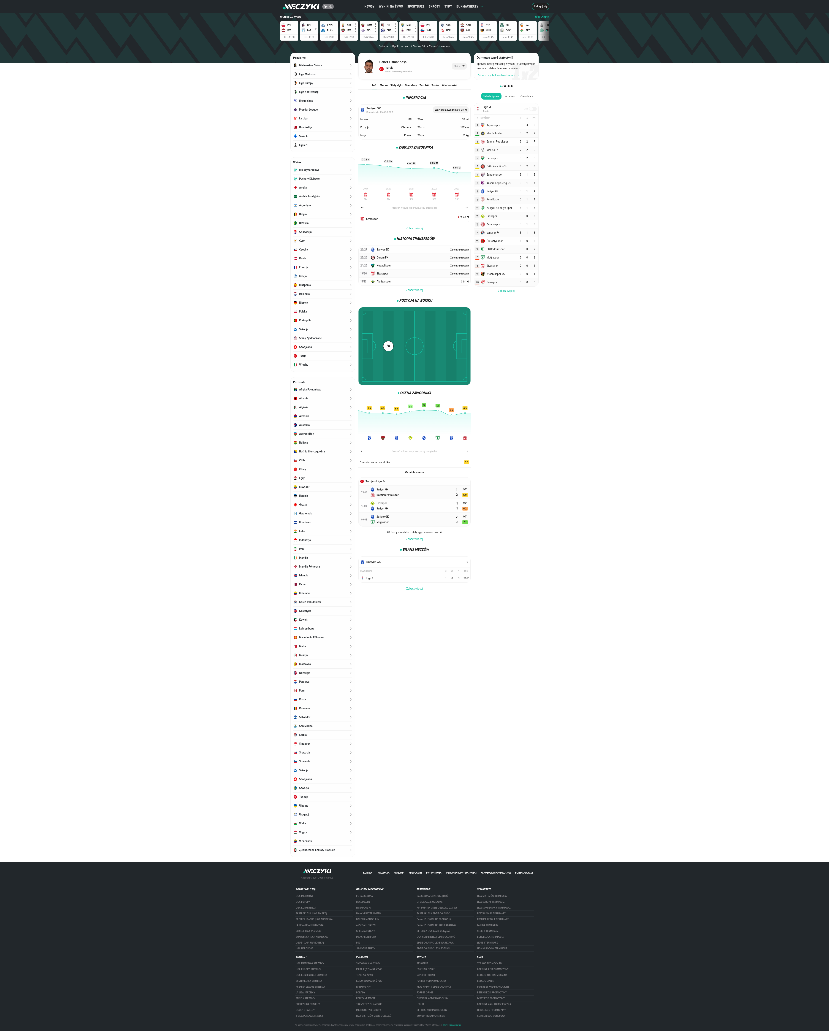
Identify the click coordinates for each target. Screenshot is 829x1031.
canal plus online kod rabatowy (436, 925)
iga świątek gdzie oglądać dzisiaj (437, 907)
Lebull (420, 1004)
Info (374, 85)
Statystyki (396, 85)
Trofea (435, 85)
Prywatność (434, 873)
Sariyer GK (419, 46)
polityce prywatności (452, 1025)
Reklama (399, 873)
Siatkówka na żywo (368, 963)
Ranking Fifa (363, 986)
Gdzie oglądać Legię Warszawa (435, 942)
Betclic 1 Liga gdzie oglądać (433, 931)
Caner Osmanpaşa (439, 46)
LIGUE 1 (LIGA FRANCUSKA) (310, 942)
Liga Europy (303, 902)
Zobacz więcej (414, 228)
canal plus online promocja (434, 919)
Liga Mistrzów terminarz (492, 896)
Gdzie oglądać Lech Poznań (433, 948)
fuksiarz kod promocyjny (432, 998)
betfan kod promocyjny (492, 992)
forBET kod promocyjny (431, 981)
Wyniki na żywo (391, 6)
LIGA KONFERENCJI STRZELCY (311, 975)
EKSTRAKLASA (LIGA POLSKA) (311, 913)
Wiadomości (449, 85)
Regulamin (415, 873)
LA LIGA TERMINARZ (487, 925)
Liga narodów (304, 948)
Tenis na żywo (364, 975)
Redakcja (383, 873)
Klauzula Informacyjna (496, 873)
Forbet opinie (425, 992)
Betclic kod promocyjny (492, 975)
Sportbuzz (415, 6)
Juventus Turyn (365, 948)
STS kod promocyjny (489, 963)
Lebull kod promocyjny (491, 1010)
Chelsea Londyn (365, 931)
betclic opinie (485, 981)
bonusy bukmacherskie (431, 1016)
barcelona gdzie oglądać (432, 896)
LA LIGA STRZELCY (305, 992)
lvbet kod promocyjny (491, 998)
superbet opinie (426, 975)
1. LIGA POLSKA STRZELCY (309, 1016)
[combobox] (459, 66)
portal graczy (524, 873)
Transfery (411, 85)
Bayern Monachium (367, 919)
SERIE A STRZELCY (305, 998)
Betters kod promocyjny (432, 1010)
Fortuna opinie (426, 969)
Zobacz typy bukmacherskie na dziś (498, 75)
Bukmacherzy (467, 6)
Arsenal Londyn (365, 925)
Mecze (384, 85)
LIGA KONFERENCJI (306, 907)
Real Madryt (364, 902)
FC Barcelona (364, 896)
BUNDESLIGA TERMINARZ (490, 937)
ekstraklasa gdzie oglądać (433, 913)
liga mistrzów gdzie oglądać (373, 1016)
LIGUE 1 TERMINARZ (487, 942)
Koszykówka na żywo (369, 981)
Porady (360, 992)
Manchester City (366, 937)
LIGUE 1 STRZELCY (305, 1010)
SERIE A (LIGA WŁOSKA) (308, 931)
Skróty (434, 6)
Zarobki (424, 85)
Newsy (369, 6)
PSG (358, 942)
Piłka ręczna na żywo (369, 969)
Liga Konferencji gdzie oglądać (436, 937)
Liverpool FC (364, 907)
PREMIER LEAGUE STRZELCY (311, 986)
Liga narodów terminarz (492, 948)
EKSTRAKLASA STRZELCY (309, 981)
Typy (448, 6)
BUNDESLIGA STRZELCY (308, 1004)
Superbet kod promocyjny (493, 986)
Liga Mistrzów (304, 896)
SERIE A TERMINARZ (487, 931)
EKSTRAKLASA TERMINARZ (491, 913)
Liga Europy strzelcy (308, 969)
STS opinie (422, 963)
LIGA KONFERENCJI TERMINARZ (494, 907)
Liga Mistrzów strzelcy (310, 963)
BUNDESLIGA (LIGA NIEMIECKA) (312, 937)
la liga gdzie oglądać (430, 902)
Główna (383, 46)
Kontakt (368, 873)
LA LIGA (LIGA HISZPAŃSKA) (310, 925)
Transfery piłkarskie (369, 1004)
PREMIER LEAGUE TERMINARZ (493, 919)
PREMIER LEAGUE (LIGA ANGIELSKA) (314, 919)
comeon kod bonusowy (491, 1016)
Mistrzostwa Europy (368, 1010)
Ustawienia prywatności (461, 873)
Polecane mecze (365, 998)
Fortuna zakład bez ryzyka (494, 1004)
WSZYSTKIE (542, 17)
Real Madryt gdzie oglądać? (434, 986)
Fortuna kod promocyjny (493, 969)
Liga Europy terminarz (491, 902)
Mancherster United (368, 913)
